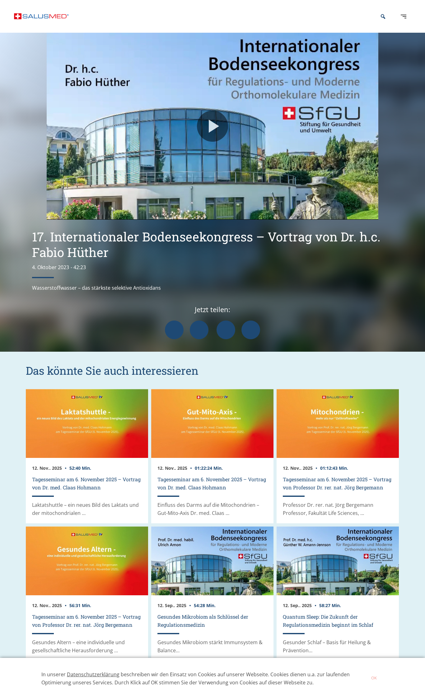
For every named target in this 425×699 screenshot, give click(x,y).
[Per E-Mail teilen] (250, 330)
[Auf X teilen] (199, 330)
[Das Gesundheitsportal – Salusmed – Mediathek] (41, 16)
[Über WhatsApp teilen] (226, 330)
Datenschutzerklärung (93, 674)
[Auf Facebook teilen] (174, 330)
